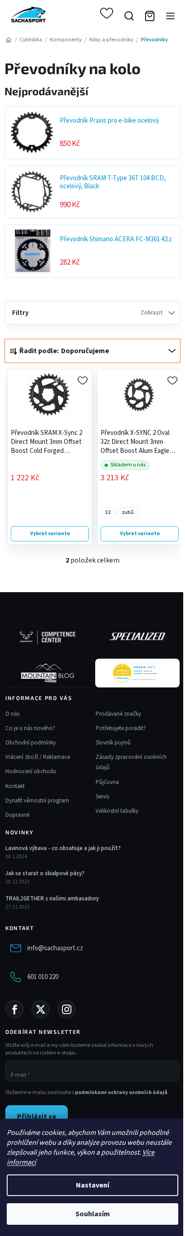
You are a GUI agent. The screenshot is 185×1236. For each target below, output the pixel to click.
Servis (102, 797)
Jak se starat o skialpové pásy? (44, 873)
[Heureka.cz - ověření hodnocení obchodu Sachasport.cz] (137, 673)
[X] (40, 1009)
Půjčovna (107, 782)
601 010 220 (42, 977)
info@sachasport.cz (55, 948)
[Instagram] (66, 1009)
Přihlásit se (36, 1116)
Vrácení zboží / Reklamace (37, 757)
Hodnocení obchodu (30, 771)
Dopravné (17, 815)
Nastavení (92, 1185)
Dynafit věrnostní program (37, 801)
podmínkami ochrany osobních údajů (121, 1092)
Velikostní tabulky (117, 811)
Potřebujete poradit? (121, 728)
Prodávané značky (118, 714)
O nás (12, 714)
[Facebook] (14, 1009)
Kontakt (15, 786)
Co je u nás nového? (30, 728)
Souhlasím (92, 1214)
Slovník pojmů (113, 743)
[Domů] (8, 40)
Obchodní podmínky (30, 743)
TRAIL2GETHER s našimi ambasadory (52, 899)
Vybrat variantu (50, 533)
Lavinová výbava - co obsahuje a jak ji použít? (63, 848)
